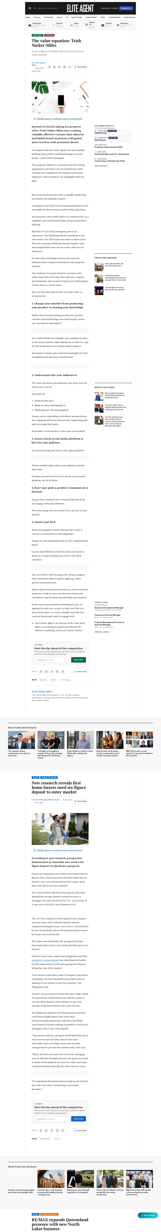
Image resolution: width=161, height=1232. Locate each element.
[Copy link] (69, 67)
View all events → (101, 166)
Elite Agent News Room (49, 800)
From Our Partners (106, 258)
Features (37, 17)
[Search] (35, 8)
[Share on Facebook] (49, 67)
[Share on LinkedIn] (54, 67)
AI (67, 17)
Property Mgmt (114, 17)
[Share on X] (59, 67)
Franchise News (49, 1214)
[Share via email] (64, 67)
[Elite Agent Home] (80, 8)
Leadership (48, 17)
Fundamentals (91, 17)
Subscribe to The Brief (109, 8)
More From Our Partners (22, 727)
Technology (65, 680)
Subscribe (78, 660)
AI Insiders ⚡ (126, 8)
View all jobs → (102, 632)
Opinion (60, 17)
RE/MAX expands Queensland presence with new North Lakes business (60, 1224)
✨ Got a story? (148, 1215)
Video (102, 17)
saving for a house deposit (45, 960)
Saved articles (130, 17)
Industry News (49, 777)
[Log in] (30, 8)
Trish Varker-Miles (42, 691)
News (28, 17)
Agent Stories (76, 17)
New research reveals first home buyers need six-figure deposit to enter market (59, 787)
